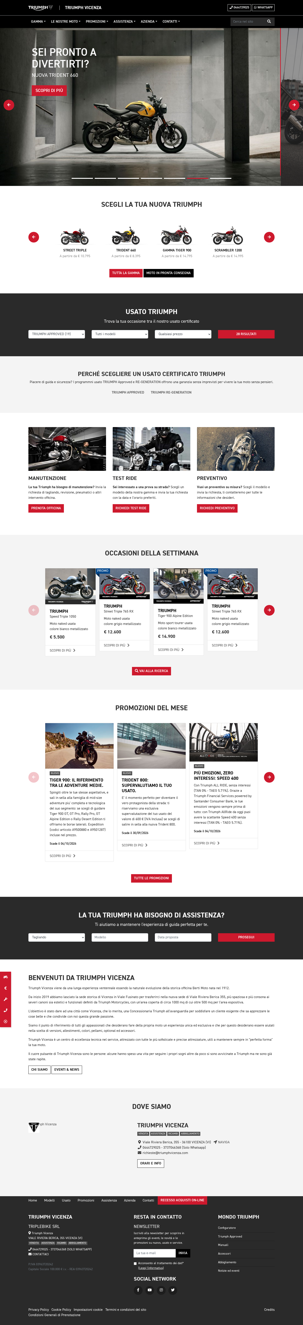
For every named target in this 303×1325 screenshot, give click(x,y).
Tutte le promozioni (151, 878)
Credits (269, 1310)
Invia (183, 1253)
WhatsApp (265, 7)
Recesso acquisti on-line (182, 1200)
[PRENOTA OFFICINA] (5, 999)
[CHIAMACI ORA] (5, 1010)
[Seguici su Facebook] (138, 1290)
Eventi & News (66, 1070)
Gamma (37, 22)
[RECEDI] (5, 1021)
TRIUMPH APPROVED (128, 392)
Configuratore (227, 1228)
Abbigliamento (227, 1262)
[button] (269, 22)
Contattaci (40, 1254)
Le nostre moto (64, 22)
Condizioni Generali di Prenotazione (54, 1315)
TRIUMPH (59, 611)
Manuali (223, 1245)
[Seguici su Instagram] (161, 1290)
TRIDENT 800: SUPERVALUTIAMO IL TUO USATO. (147, 785)
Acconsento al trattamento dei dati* (161, 1263)
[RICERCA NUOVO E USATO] (5, 977)
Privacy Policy (38, 1310)
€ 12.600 (112, 632)
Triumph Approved (230, 1236)
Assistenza (123, 22)
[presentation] (9, 105)
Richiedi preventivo (217, 508)
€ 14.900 (166, 636)
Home (32, 1200)
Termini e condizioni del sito (125, 1310)
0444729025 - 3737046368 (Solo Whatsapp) (61, 1249)
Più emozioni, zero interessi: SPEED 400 (216, 775)
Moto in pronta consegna (168, 273)
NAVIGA (223, 1142)
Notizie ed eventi (228, 1270)
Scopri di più (61, 651)
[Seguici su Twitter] (172, 1290)
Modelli (49, 1200)
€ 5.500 (57, 637)
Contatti (170, 22)
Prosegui (246, 937)
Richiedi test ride (131, 508)
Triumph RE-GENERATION (171, 392)
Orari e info (150, 1163)
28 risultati (246, 334)
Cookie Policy (61, 1310)
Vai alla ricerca (153, 671)
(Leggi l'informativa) (151, 1268)
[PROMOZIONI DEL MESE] (5, 988)
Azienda (148, 22)
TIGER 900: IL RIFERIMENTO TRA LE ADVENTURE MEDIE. (76, 782)
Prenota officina (46, 508)
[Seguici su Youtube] (149, 1290)
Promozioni (96, 22)
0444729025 (241, 7)
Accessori (224, 1253)
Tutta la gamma (126, 273)
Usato (66, 1200)
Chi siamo (39, 1070)
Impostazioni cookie (88, 1310)
